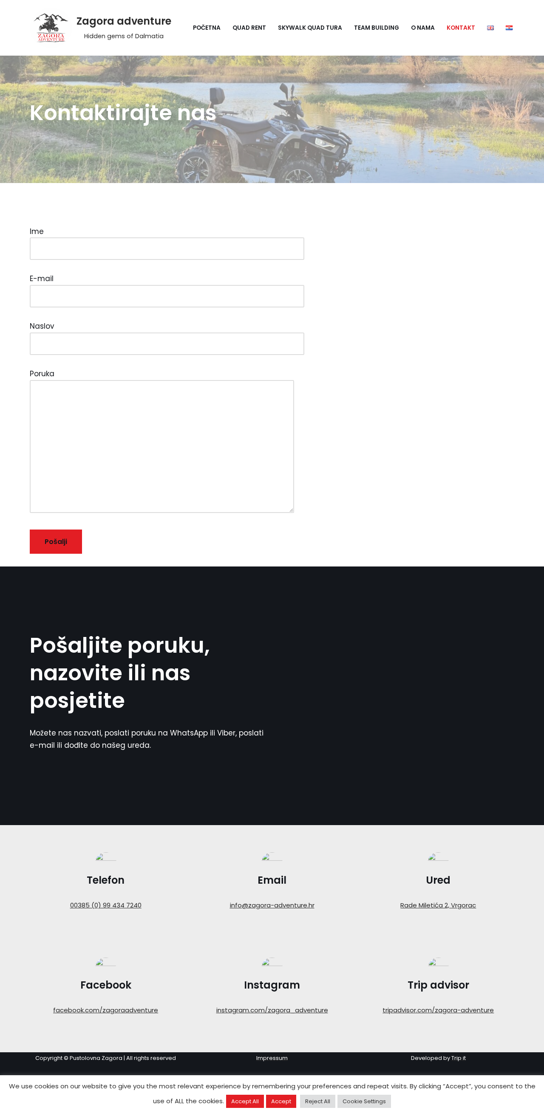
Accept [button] (281, 1101)
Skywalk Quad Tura (310, 28)
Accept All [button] (245, 1101)
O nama (423, 28)
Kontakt (461, 28)
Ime (37, 231)
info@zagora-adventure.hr (272, 905)
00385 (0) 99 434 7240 (106, 905)
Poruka (42, 374)
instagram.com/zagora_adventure (272, 1010)
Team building (376, 28)
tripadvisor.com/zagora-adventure (438, 1010)
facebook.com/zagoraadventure (105, 1010)
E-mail (42, 278)
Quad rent (249, 28)
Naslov (42, 326)
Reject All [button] (317, 1101)
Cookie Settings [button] (364, 1101)
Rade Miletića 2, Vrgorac (438, 905)
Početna (207, 28)
